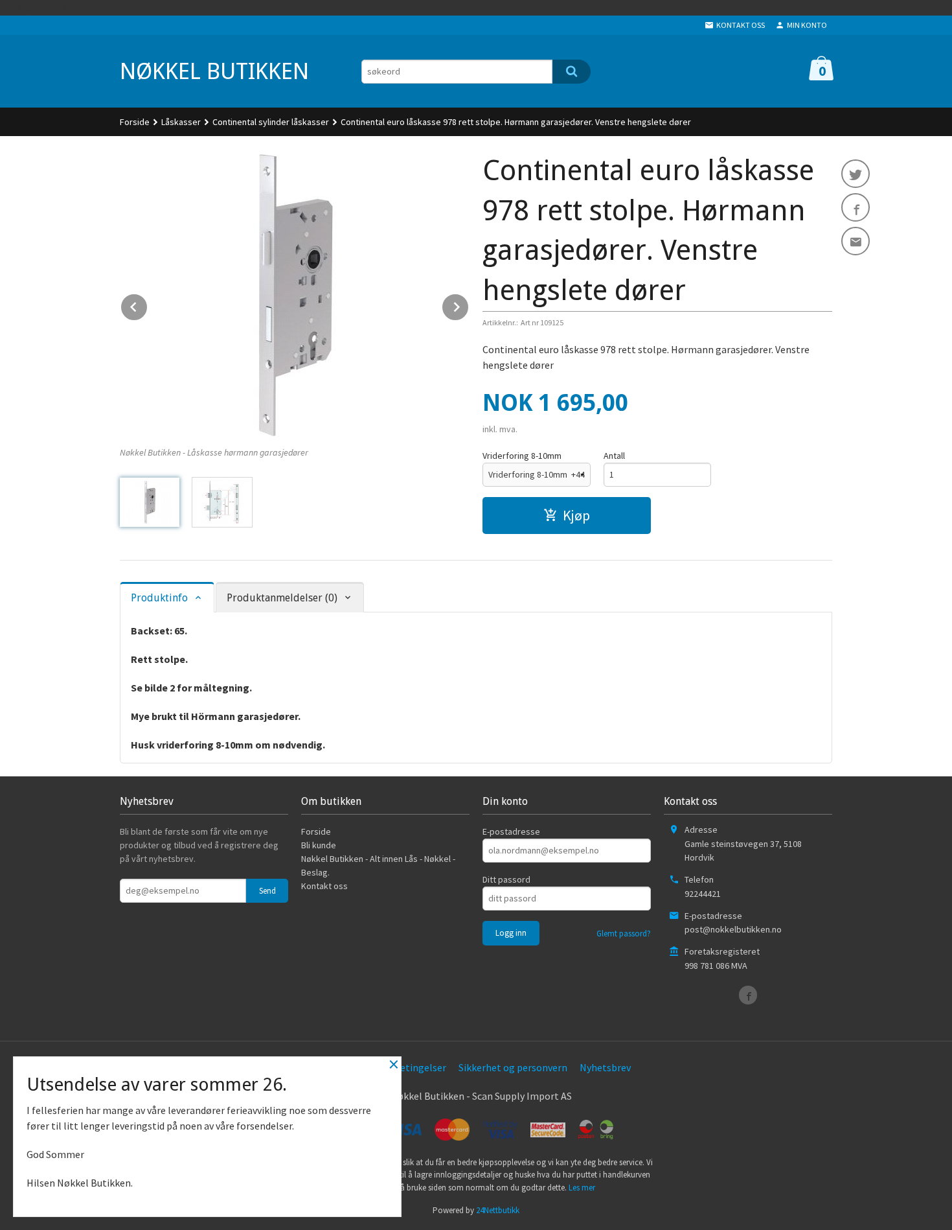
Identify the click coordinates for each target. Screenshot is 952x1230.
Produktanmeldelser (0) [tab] (282, 598)
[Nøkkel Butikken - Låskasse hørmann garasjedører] (295, 295)
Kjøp (576, 515)
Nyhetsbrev (605, 1067)
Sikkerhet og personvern (513, 1067)
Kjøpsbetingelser (407, 1067)
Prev (147, 305)
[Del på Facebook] (855, 207)
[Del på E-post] (855, 241)
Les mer (582, 1187)
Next (469, 305)
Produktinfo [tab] (159, 598)
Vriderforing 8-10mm (521, 455)
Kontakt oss (324, 886)
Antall (614, 455)
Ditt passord (506, 879)
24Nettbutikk (497, 1210)
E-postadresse (511, 831)
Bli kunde (318, 845)
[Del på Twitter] (855, 173)
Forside (135, 122)
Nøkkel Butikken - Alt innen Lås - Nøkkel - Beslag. (378, 865)
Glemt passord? (623, 933)
